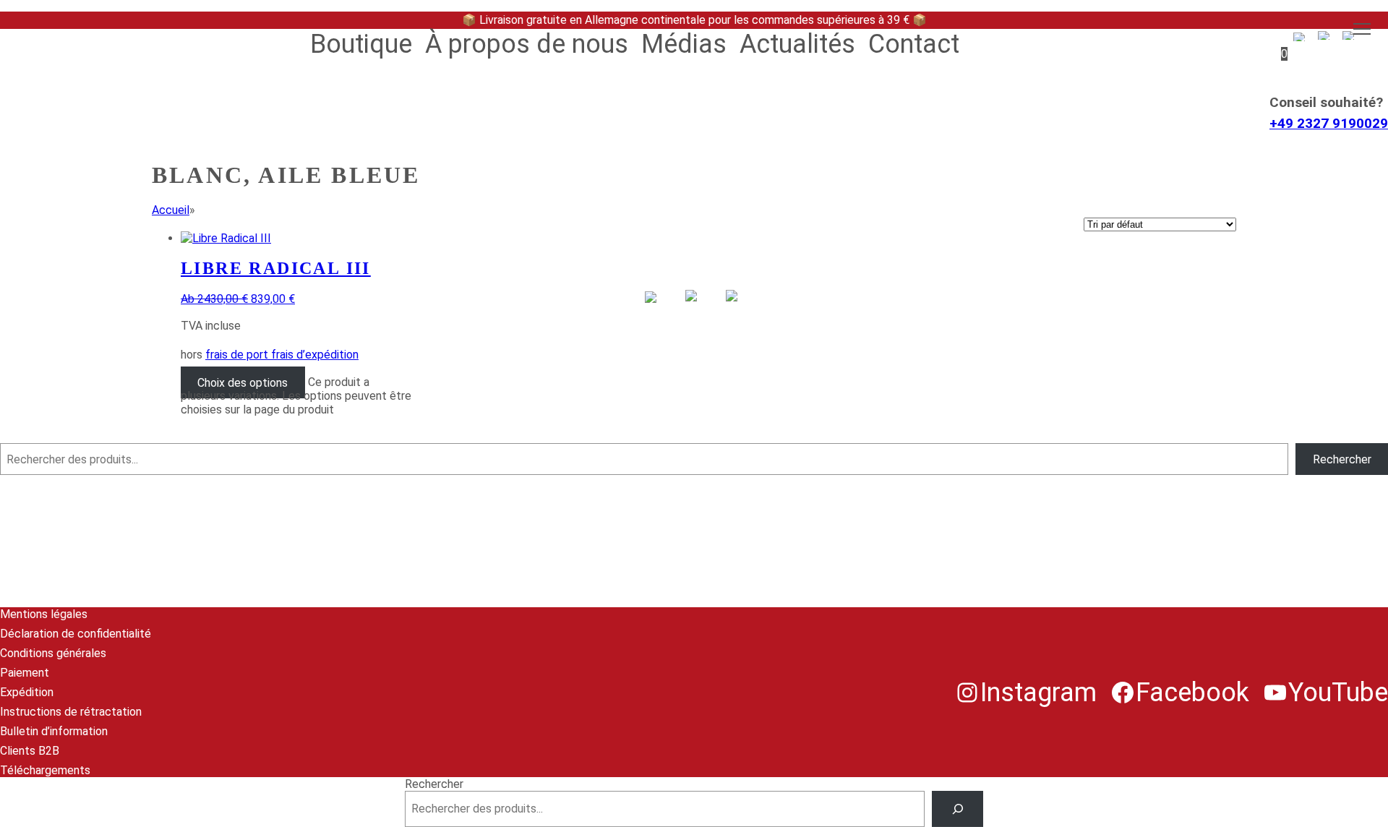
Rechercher (29, 436)
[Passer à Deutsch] (653, 314)
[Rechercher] (957, 808)
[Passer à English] (694, 313)
